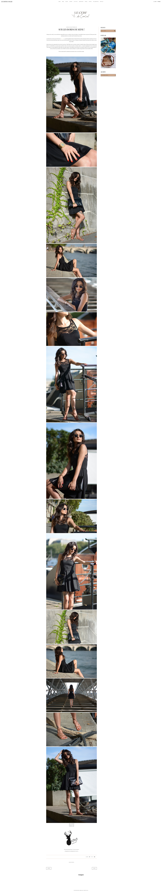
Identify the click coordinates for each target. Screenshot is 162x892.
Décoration (81, 1)
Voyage (86, 1)
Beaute (66, 1)
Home (59, 1)
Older (94, 868)
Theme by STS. (85, 890)
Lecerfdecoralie (6, 1)
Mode (63, 1)
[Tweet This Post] (89, 856)
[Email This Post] (94, 856)
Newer (49, 868)
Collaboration (96, 1)
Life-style (76, 1)
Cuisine (90, 1)
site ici (62, 38)
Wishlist (101, 1)
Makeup (70, 1)
